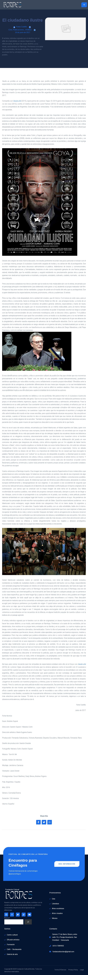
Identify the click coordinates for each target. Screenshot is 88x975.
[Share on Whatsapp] (49, 822)
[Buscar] (28, 921)
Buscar (7, 918)
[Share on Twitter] (44, 822)
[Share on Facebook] (38, 822)
